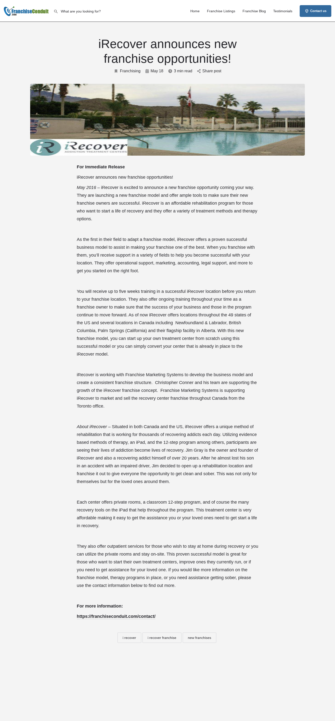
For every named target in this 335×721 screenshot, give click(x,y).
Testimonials (282, 11)
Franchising (130, 71)
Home (195, 11)
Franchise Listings (221, 11)
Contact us (318, 11)
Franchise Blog (254, 11)
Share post (211, 71)
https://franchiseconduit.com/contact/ (116, 616)
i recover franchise (162, 638)
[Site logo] (27, 10)
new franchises (199, 638)
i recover (129, 638)
